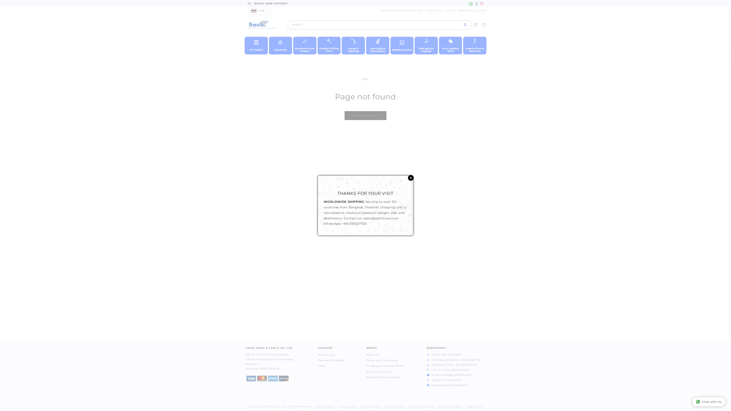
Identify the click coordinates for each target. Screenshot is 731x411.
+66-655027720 (354, 223)
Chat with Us (711, 402)
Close (411, 178)
